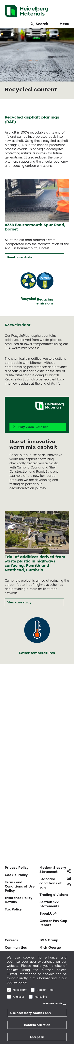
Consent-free (45, 989)
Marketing (41, 996)
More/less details (52, 1003)
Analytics (18, 996)
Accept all (37, 1037)
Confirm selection (37, 1025)
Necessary (19, 989)
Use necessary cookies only (30, 1013)
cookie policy (17, 982)
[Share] (69, 871)
